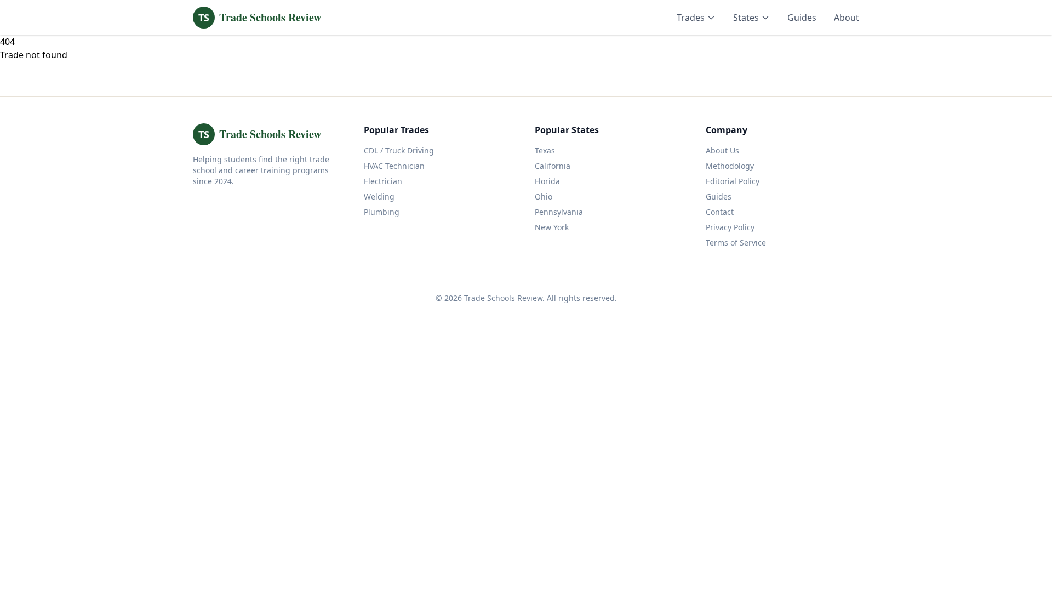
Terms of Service (736, 242)
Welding (379, 196)
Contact (720, 212)
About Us (722, 150)
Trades (691, 18)
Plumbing (381, 212)
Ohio (543, 196)
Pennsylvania (559, 212)
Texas (545, 150)
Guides (801, 18)
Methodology (730, 166)
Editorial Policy (732, 181)
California (552, 166)
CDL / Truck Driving (399, 150)
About (846, 18)
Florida (547, 181)
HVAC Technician (394, 166)
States (746, 18)
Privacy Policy (730, 227)
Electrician (383, 181)
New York (552, 227)
